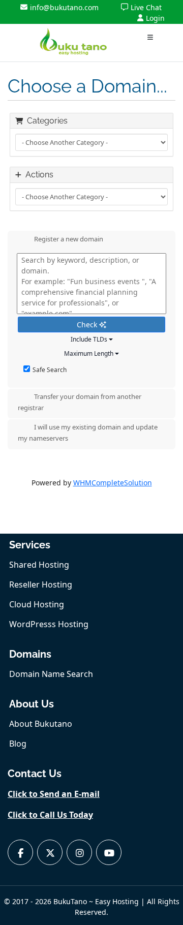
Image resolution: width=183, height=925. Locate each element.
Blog (17, 743)
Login (155, 18)
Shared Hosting (39, 564)
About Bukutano (40, 723)
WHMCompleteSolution (112, 482)
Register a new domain (68, 239)
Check (88, 324)
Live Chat (146, 7)
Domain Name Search (51, 674)
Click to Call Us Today (50, 814)
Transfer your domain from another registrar (79, 402)
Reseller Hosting (40, 584)
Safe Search (50, 369)
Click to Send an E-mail (54, 793)
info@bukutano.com (64, 7)
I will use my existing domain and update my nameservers (88, 433)
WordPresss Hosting (48, 624)
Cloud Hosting (36, 604)
